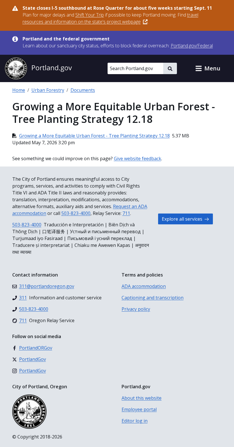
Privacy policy (136, 309)
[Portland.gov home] (38, 68)
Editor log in (135, 421)
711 (126, 213)
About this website (142, 398)
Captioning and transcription (152, 297)
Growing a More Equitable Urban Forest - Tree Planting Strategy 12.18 (94, 136)
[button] (207, 68)
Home (18, 90)
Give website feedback (137, 158)
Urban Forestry (47, 90)
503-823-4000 (75, 213)
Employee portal (139, 409)
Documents (82, 90)
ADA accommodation (144, 286)
